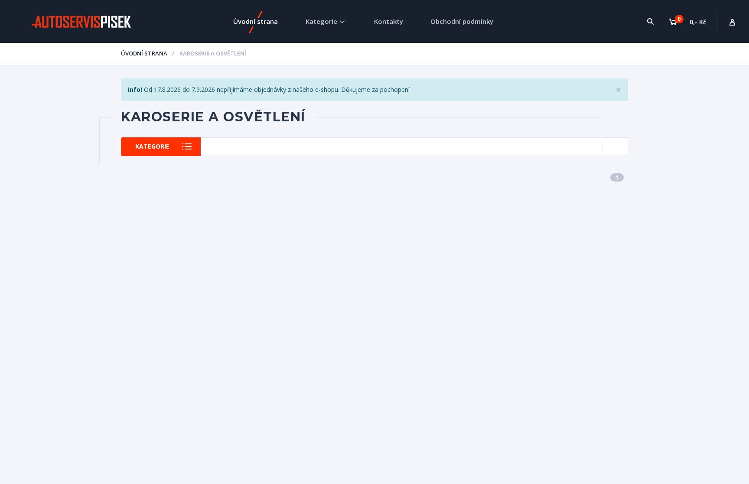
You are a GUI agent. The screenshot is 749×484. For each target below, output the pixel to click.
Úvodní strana (255, 21)
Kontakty (388, 21)
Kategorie (321, 21)
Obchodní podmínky (461, 21)
